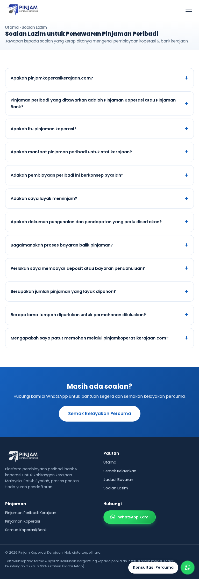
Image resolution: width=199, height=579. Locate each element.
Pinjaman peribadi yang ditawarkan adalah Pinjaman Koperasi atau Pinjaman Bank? (93, 103)
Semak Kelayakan (119, 471)
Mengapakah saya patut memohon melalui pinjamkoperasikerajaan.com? (89, 338)
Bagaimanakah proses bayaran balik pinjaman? (62, 245)
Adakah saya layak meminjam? (44, 198)
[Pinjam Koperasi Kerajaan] (22, 10)
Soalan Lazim (115, 488)
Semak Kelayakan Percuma (99, 413)
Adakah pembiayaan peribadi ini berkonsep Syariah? (67, 175)
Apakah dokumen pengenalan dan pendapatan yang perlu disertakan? (86, 222)
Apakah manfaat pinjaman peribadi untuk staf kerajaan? (71, 152)
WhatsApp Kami (134, 517)
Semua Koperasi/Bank (26, 529)
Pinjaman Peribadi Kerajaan (30, 512)
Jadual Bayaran (118, 479)
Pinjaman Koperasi (22, 521)
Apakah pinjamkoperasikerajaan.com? (52, 78)
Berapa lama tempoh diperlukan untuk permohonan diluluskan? (78, 315)
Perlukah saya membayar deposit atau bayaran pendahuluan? (78, 268)
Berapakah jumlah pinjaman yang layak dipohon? (63, 291)
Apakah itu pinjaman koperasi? (43, 129)
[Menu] (189, 9)
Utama (12, 27)
